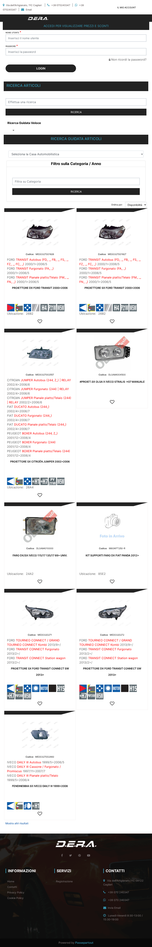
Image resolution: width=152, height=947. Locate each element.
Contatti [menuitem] (12, 886)
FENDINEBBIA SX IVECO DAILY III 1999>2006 (40, 786)
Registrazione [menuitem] (64, 881)
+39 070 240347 (118, 892)
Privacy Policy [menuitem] (15, 892)
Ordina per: (117, 204)
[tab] (76, 164)
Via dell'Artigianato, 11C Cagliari (24, 5)
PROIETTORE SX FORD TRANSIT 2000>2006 (112, 287)
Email (29, 9)
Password (12, 46)
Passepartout (84, 942)
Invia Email (114, 907)
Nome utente (13, 32)
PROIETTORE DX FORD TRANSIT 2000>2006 (40, 287)
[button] (76, 112)
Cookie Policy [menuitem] (15, 898)
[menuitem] (24, 123)
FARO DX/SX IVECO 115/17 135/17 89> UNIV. (40, 555)
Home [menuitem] (10, 881)
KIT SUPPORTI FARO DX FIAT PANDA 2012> (112, 555)
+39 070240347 (60, 5)
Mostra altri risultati (16, 823)
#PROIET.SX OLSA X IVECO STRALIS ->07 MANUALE (112, 381)
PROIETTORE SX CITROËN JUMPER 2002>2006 (40, 461)
